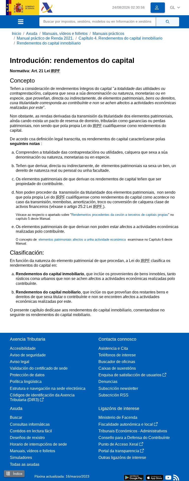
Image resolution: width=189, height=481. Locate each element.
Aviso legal (19, 362)
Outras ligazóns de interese (122, 457)
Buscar (16, 417)
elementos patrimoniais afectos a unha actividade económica (83, 239)
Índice (17, 474)
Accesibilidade (23, 348)
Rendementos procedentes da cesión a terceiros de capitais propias (119, 215)
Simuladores (21, 457)
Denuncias (107, 381)
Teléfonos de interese (117, 355)
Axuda (31, 33)
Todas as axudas (24, 464)
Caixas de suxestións (117, 368)
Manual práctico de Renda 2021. (45, 38)
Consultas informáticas (30, 424)
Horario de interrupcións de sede (38, 444)
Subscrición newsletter (118, 388)
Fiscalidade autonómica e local (125, 424)
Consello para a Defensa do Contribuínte (134, 438)
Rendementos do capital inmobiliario (49, 43)
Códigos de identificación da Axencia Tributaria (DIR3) (42, 397)
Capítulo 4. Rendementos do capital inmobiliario (120, 38)
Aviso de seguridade (28, 355)
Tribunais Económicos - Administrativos (132, 431)
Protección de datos (27, 375)
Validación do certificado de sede (39, 368)
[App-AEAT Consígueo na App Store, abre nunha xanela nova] (154, 477)
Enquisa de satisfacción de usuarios (129, 375)
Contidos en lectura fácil (31, 431)
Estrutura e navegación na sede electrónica (47, 388)
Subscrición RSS (113, 395)
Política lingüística (26, 381)
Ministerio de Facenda (117, 417)
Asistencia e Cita (113, 348)
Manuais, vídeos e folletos (65, 33)
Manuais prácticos (108, 33)
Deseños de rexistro (27, 438)
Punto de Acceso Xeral (118, 444)
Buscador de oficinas (116, 362)
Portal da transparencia (118, 451)
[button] (175, 7)
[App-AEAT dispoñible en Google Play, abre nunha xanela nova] (134, 477)
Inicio (16, 33)
